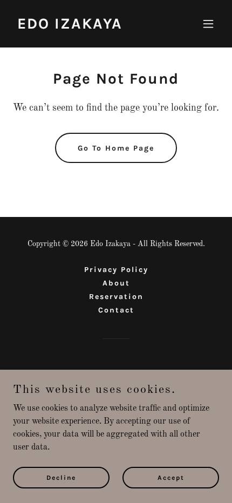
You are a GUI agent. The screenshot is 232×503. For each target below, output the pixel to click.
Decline (61, 477)
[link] (69, 26)
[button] (208, 24)
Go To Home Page (116, 148)
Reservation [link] (116, 296)
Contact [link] (116, 310)
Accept (171, 477)
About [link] (116, 283)
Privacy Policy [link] (116, 269)
